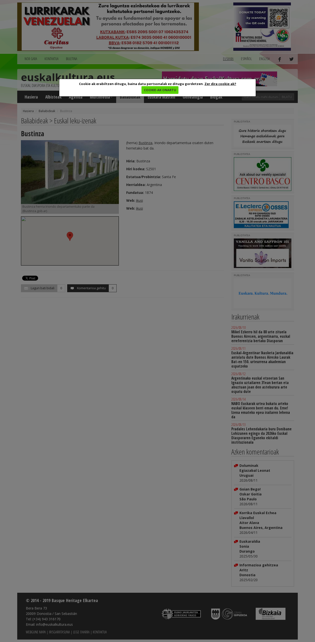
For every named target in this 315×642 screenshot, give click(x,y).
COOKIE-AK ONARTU (160, 90)
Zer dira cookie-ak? (220, 84)
